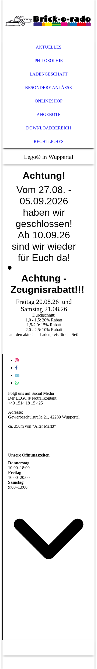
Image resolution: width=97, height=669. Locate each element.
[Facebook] (16, 367)
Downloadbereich (48, 128)
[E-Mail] (17, 375)
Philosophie (48, 60)
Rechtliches (49, 141)
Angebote (49, 114)
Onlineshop (49, 101)
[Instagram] (17, 360)
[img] (48, 20)
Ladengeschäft (49, 74)
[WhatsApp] (17, 382)
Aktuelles (48, 47)
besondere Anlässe (48, 87)
